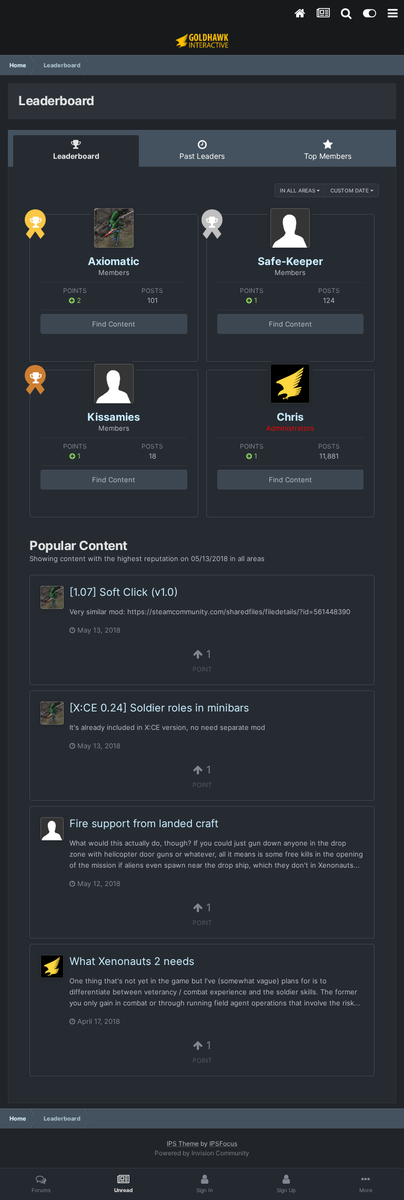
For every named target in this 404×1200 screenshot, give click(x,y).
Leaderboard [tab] (76, 155)
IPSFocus (223, 1143)
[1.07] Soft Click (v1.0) (123, 592)
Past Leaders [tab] (202, 155)
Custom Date (350, 190)
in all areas (298, 190)
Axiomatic (113, 261)
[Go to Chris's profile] (290, 383)
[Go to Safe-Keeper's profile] (290, 228)
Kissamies (113, 417)
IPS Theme (183, 1143)
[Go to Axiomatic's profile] (114, 228)
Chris (290, 417)
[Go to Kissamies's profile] (114, 383)
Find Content (113, 324)
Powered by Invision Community (202, 1153)
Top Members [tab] (327, 155)
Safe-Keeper (290, 261)
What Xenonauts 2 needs (131, 961)
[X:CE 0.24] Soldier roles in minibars (159, 707)
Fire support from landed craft (143, 823)
